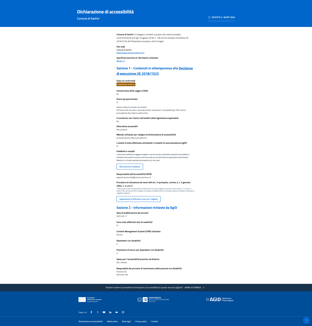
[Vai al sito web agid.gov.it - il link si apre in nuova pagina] (220, 300)
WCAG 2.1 (121, 61)
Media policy (112, 321)
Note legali (126, 321)
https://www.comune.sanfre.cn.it (130, 52)
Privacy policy (141, 321)
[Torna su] (306, 320)
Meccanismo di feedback (129, 166)
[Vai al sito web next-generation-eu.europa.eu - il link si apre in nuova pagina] (90, 299)
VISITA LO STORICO (193, 287)
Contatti (154, 321)
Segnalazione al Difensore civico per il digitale (138, 199)
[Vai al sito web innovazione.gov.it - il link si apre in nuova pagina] (153, 299)
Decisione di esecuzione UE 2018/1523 (155, 70)
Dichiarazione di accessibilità (90, 321)
